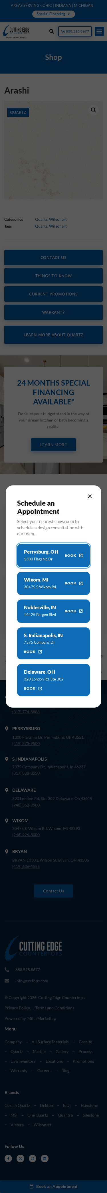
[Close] (89, 496)
